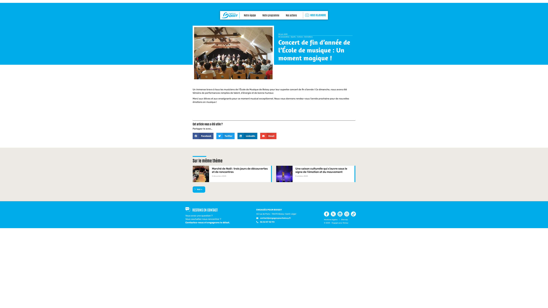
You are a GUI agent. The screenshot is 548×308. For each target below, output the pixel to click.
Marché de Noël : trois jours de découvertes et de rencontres (240, 170)
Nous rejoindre (318, 15)
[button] (203, 136)
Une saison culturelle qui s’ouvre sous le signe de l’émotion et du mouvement (321, 170)
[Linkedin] (340, 213)
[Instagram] (346, 213)
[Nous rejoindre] (307, 15)
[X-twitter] (333, 213)
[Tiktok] (353, 213)
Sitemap (344, 220)
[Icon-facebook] (326, 213)
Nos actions (291, 15)
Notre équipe (250, 15)
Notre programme (270, 15)
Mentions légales (331, 220)
